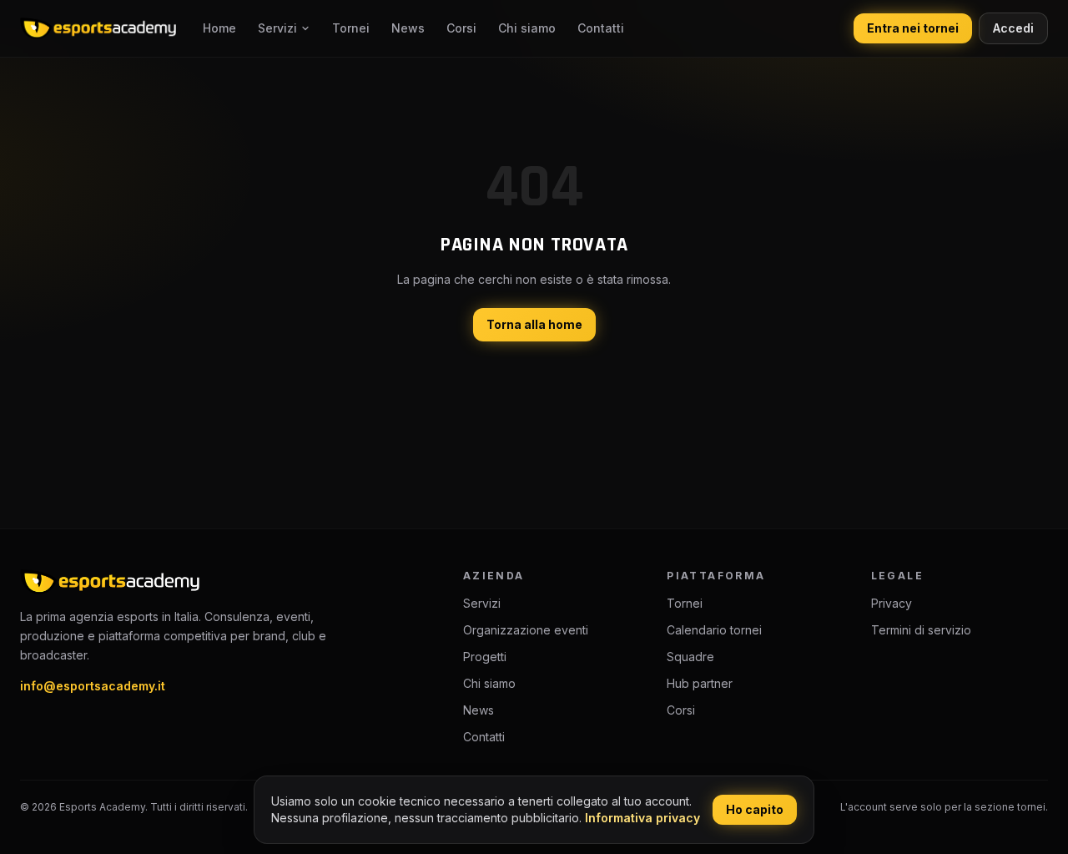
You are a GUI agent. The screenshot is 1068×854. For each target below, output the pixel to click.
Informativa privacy (642, 818)
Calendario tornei (714, 630)
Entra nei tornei (913, 28)
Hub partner (700, 683)
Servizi (277, 28)
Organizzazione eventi (525, 630)
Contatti (600, 28)
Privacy (891, 603)
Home (219, 28)
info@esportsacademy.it (92, 686)
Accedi (1013, 28)
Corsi (461, 28)
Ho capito (754, 809)
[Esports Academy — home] (98, 28)
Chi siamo (527, 28)
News (408, 28)
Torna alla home (534, 324)
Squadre (690, 656)
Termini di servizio (921, 630)
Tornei (351, 28)
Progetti (484, 656)
